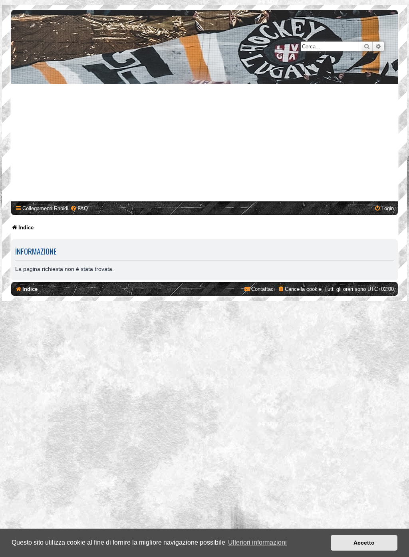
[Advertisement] (205, 144)
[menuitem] (79, 208)
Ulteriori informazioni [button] (257, 542)
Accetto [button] (364, 542)
